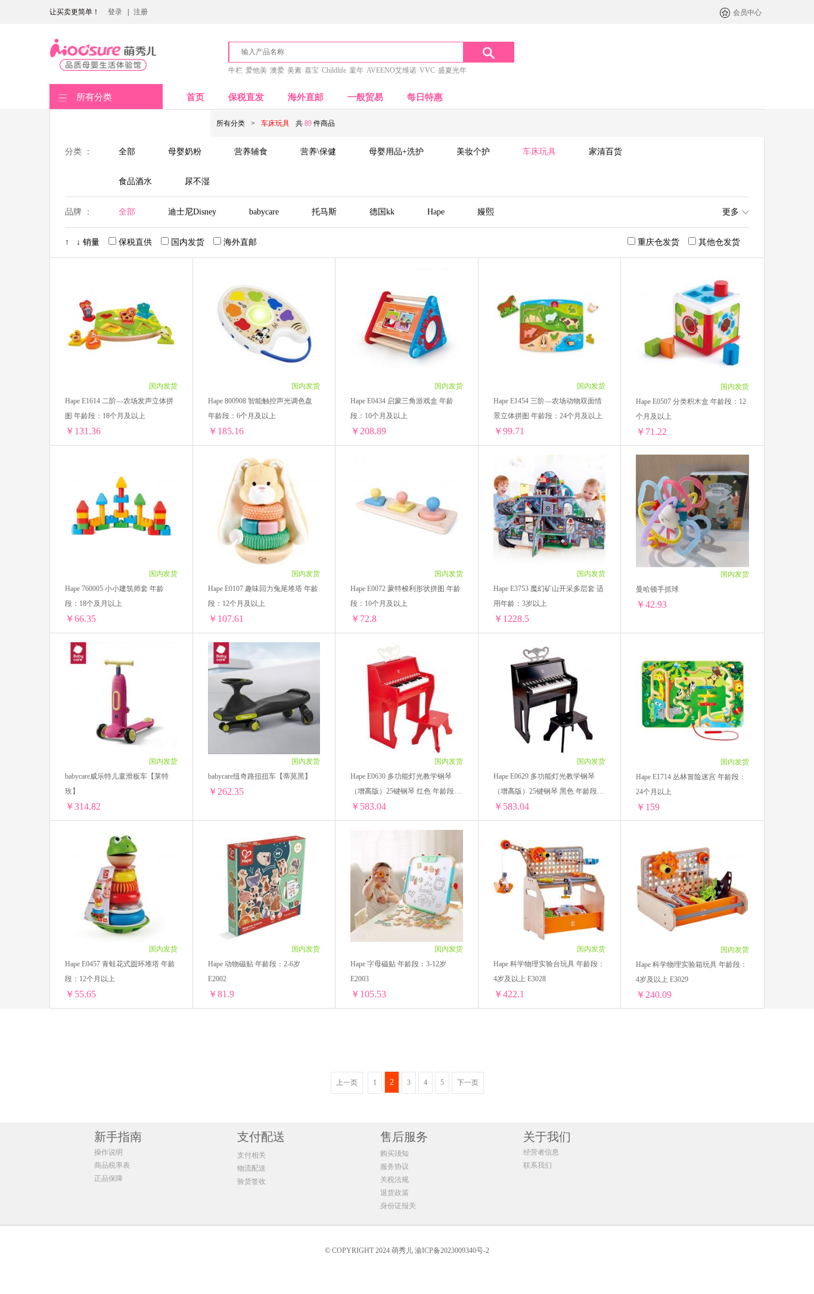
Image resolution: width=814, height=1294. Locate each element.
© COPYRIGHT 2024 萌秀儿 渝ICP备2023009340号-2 (407, 1250)
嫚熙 (485, 211)
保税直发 (246, 97)
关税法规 (394, 1179)
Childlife (334, 70)
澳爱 (277, 70)
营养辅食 (251, 151)
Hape (436, 211)
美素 (294, 70)
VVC (427, 70)
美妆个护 (473, 151)
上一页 (347, 1082)
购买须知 (394, 1153)
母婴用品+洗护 (396, 151)
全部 (127, 151)
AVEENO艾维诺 (391, 70)
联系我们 (537, 1165)
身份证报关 (398, 1206)
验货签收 (251, 1181)
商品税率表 (112, 1165)
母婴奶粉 (184, 151)
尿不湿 (197, 181)
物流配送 (251, 1168)
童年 (356, 70)
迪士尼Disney (192, 211)
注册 (140, 12)
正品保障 (108, 1178)
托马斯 (324, 211)
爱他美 (256, 70)
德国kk (381, 211)
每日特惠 (425, 97)
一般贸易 (365, 97)
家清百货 (605, 151)
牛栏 (235, 70)
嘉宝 (312, 70)
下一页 (468, 1082)
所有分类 (94, 97)
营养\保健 (318, 151)
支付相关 (251, 1155)
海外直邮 (306, 97)
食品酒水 (135, 181)
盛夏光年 (452, 70)
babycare (264, 211)
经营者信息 (541, 1152)
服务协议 (394, 1166)
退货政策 (394, 1193)
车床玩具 (539, 151)
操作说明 (108, 1152)
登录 (115, 12)
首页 (195, 97)
